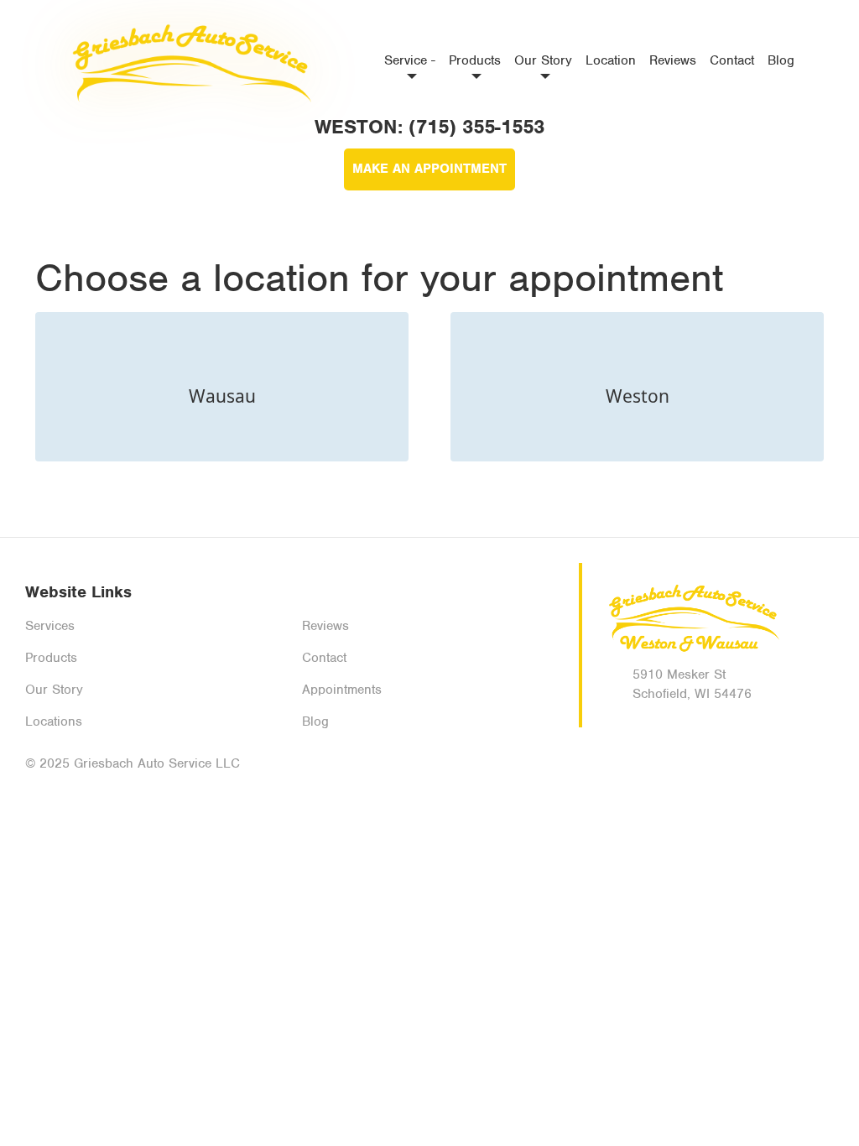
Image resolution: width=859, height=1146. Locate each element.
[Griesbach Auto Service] (188, 63)
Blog (781, 60)
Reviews (672, 60)
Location (611, 60)
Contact (732, 60)
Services (50, 625)
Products (475, 60)
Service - (409, 60)
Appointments (342, 689)
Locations (53, 721)
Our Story (543, 60)
